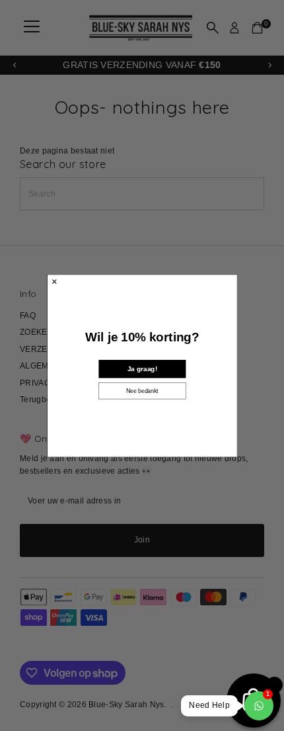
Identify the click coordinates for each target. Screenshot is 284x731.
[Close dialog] (54, 281)
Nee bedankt (142, 390)
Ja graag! (142, 368)
